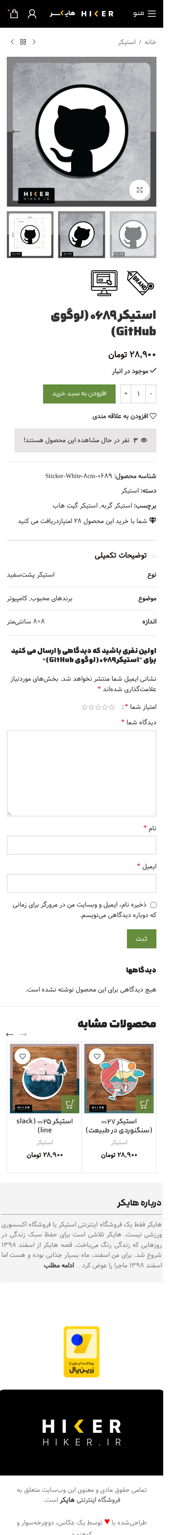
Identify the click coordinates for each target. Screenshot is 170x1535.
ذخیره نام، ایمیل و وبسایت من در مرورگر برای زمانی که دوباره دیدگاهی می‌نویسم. (84, 909)
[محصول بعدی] (12, 42)
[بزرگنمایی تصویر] (139, 189)
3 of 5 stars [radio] (98, 707)
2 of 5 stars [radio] (105, 707)
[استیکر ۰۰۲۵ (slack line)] (44, 1078)
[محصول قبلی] (34, 42)
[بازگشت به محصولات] (23, 42)
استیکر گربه (116, 505)
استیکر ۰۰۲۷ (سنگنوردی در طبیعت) (119, 1126)
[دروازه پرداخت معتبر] (81, 1351)
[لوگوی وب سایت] (81, 13)
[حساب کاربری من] (32, 14)
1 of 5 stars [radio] (111, 707)
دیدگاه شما (138, 723)
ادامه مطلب (59, 1265)
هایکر (67, 1500)
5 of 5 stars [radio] (84, 707)
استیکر (127, 42)
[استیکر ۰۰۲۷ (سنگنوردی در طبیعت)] (119, 1078)
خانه (150, 42)
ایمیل (146, 867)
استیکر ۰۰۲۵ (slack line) (44, 1126)
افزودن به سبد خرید (79, 393)
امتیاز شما (140, 707)
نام (149, 828)
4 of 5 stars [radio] (91, 707)
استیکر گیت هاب (75, 505)
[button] (147, 132)
